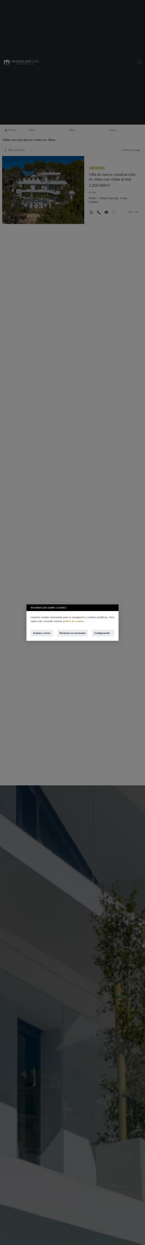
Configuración (102, 633)
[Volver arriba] (139, 1239)
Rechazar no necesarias (73, 633)
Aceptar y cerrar (41, 633)
